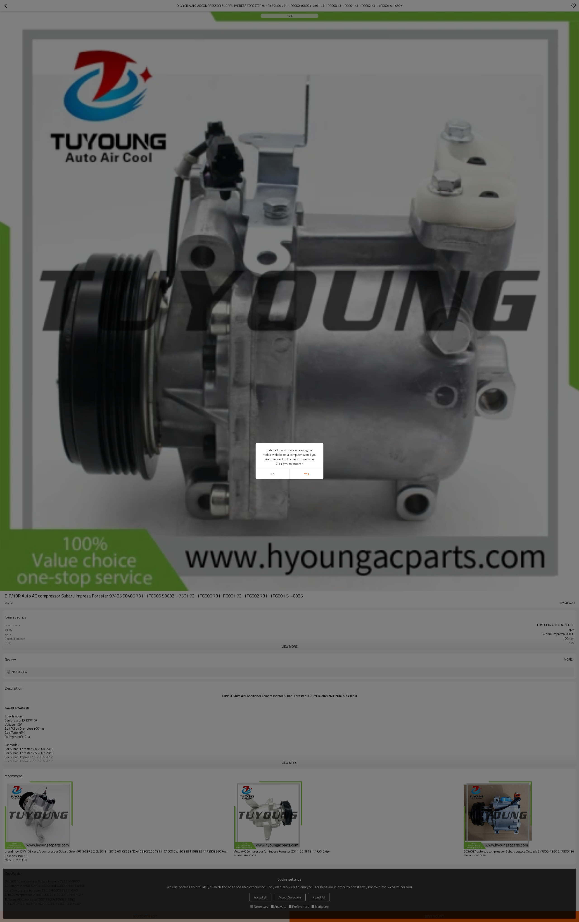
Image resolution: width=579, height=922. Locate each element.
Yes (306, 474)
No (272, 474)
